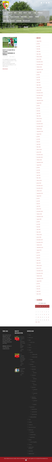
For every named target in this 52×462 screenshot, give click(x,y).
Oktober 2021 (39, 190)
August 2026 (39, 41)
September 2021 (40, 193)
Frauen (31, 359)
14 (44, 314)
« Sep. (36, 322)
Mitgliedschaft (26, 21)
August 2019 (39, 250)
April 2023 (38, 144)
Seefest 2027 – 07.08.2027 (9, 21)
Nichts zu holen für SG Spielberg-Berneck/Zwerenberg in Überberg (9, 52)
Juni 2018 (38, 286)
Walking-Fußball (33, 417)
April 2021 (38, 206)
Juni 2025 (38, 77)
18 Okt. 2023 (5, 56)
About (20, 13)
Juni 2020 (38, 224)
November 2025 (40, 64)
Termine (37, 17)
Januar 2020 (39, 237)
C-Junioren (34, 375)
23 (48, 317)
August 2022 (39, 165)
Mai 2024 (38, 110)
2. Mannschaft (34, 357)
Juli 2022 (38, 167)
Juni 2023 (38, 139)
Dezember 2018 (40, 270)
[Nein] (50, 459)
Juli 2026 (38, 43)
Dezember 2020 (40, 211)
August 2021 (39, 195)
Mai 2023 (38, 141)
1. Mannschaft (34, 354)
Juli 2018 (38, 283)
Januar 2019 (39, 268)
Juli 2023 (38, 136)
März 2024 (39, 116)
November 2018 (40, 273)
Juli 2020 (38, 221)
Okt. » (39, 322)
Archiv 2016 (32, 342)
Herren (31, 352)
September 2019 (40, 247)
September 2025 (40, 69)
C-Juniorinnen (34, 411)
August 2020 (39, 219)
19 (40, 317)
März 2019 (39, 263)
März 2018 (39, 293)
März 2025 (39, 85)
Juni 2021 (38, 201)
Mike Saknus (12, 56)
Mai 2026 (38, 48)
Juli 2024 (38, 105)
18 (38, 317)
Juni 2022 (38, 170)
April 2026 (38, 51)
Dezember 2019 (40, 239)
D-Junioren (34, 381)
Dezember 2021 (40, 185)
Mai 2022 (38, 172)
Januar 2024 (39, 121)
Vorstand (32, 432)
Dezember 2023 (40, 123)
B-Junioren (34, 369)
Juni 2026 (38, 46)
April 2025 (38, 82)
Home (4, 13)
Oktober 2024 (39, 97)
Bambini (34, 404)
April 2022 (38, 175)
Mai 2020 (38, 226)
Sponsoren (18, 21)
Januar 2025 (39, 90)
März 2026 (39, 54)
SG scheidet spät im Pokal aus (22, 370)
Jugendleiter (32, 437)
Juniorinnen (32, 407)
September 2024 (40, 100)
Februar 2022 (39, 180)
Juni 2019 (38, 255)
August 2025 (39, 72)
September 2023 (40, 131)
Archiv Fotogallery (33, 442)
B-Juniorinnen (34, 409)
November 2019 (40, 242)
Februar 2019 (39, 265)
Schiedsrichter (33, 434)
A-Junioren (34, 366)
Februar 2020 (39, 234)
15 (46, 314)
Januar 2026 (39, 59)
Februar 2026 (39, 56)
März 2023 (39, 146)
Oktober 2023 (39, 128)
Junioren (31, 364)
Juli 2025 (38, 74)
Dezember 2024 (40, 92)
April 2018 (38, 291)
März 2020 (39, 232)
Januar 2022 (39, 183)
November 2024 (40, 95)
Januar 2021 (39, 208)
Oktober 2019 (39, 244)
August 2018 (39, 281)
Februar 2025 (39, 87)
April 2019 (38, 260)
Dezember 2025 (40, 61)
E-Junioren (34, 387)
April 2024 (38, 113)
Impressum (9, 13)
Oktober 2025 (39, 67)
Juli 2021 (38, 198)
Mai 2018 (38, 288)
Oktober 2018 (39, 275)
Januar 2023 (39, 152)
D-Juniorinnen (34, 414)
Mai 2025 (38, 79)
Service (25, 13)
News (15, 13)
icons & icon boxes (14, 17)
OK (26, 460)
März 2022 (39, 177)
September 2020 (40, 216)
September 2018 (40, 278)
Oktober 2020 (39, 214)
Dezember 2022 (40, 154)
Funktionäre (24, 17)
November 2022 (40, 157)
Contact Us (6, 17)
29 (46, 319)
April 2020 (38, 229)
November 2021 (40, 188)
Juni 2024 (38, 108)
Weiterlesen (5, 68)
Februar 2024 (39, 118)
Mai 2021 (38, 203)
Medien (31, 17)
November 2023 (40, 126)
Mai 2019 (38, 257)
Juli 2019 (38, 252)
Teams (29, 13)
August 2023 (39, 134)
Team (35, 13)
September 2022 (40, 162)
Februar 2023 (39, 149)
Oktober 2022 (39, 159)
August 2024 (39, 103)
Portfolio (40, 13)
